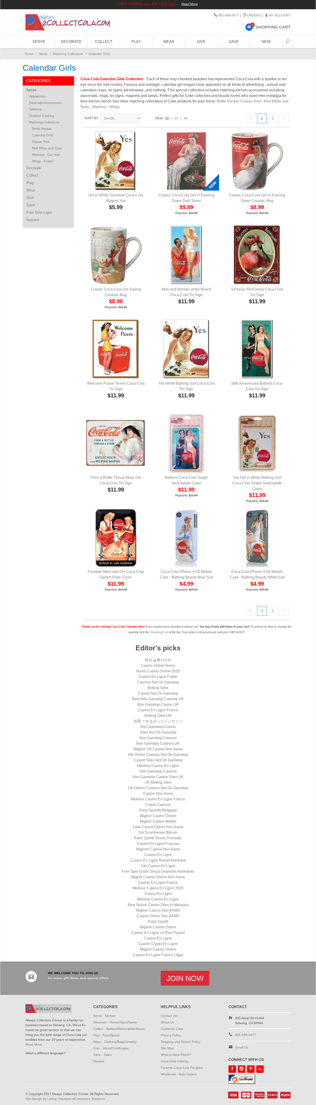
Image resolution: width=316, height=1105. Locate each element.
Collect (103, 42)
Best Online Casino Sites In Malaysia (158, 905)
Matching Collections (68, 54)
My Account (279, 15)
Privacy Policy (171, 1035)
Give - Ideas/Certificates (110, 1048)
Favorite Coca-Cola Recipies (182, 1068)
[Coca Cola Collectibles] (68, 22)
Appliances (37, 96)
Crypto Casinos (158, 805)
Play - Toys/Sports (106, 1035)
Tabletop (35, 109)
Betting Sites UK (158, 716)
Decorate (71, 42)
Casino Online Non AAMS (158, 916)
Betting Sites (158, 688)
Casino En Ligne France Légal (158, 955)
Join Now (185, 978)
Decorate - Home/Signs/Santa (115, 1022)
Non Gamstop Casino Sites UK (158, 777)
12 (167, 118)
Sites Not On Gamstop (158, 732)
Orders (253, 15)
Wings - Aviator (43, 161)
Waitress (99, 107)
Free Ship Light (39, 212)
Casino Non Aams (158, 793)
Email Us (241, 1047)
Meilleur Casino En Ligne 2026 (158, 888)
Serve (38, 42)
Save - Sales (102, 1055)
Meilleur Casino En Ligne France (158, 799)
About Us (167, 1022)
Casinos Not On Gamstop (158, 682)
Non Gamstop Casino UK (158, 704)
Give (201, 42)
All (185, 118)
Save (234, 42)
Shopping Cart (159, 632)
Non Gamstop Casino (158, 727)
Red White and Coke (47, 148)
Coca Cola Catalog (174, 1061)
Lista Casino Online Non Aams (158, 827)
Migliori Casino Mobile (158, 821)
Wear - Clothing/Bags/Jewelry (114, 1042)
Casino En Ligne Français (158, 844)
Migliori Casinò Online (158, 949)
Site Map (167, 1048)
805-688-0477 (228, 15)
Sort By (91, 118)
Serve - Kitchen (104, 1016)
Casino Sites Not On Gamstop (158, 760)
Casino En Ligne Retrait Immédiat (158, 860)
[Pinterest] (250, 1069)
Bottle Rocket (228, 101)
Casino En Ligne (158, 855)
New (266, 42)
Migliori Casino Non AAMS (158, 910)
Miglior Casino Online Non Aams (158, 877)
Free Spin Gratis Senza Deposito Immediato (158, 871)
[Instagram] (241, 1069)
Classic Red (251, 101)
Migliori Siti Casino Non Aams (158, 749)
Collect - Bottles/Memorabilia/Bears (119, 1029)
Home (28, 54)
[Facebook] (232, 1069)
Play (136, 42)
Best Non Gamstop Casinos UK (158, 699)
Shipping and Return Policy (180, 1042)
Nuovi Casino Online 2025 (158, 671)
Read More (189, 4)
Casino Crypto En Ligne (158, 944)
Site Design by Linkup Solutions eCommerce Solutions (65, 1099)
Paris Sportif (158, 921)
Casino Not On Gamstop (158, 693)
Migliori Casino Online (158, 816)
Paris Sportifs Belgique (158, 810)
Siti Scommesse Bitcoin (158, 832)
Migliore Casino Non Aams (158, 849)
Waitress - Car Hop (46, 154)
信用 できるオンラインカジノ (158, 721)
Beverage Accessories (45, 103)
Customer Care (172, 1029)
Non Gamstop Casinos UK (158, 743)
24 (176, 118)
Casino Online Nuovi (158, 665)
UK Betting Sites (158, 782)
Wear (168, 42)
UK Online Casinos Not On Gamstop (158, 755)
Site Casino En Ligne (158, 866)
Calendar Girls (42, 135)
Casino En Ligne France (158, 710)
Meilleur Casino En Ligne (158, 766)
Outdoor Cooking (41, 116)
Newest (32, 220)
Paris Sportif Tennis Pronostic (158, 838)
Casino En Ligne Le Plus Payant (158, 933)
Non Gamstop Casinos (158, 738)
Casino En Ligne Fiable (158, 677)
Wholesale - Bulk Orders (178, 1074)
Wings (114, 107)
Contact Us (169, 1016)
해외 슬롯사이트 (158, 660)
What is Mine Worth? (176, 1055)
